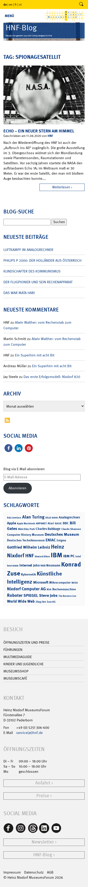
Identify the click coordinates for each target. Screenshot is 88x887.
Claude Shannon (71, 529)
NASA (75, 582)
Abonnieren (17, 488)
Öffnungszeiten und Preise (26, 642)
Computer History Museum (25, 534)
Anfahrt (42, 783)
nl (20, 4)
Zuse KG (51, 602)
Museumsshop (15, 671)
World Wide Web (21, 601)
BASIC (58, 523)
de (5, 4)
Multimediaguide (17, 656)
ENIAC (51, 540)
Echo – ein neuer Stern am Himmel (38, 131)
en (10, 4)
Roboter (15, 595)
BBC (66, 523)
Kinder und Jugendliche (23, 664)
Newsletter (43, 842)
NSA (49, 589)
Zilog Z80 (41, 602)
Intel (78, 556)
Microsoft (40, 582)
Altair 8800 (51, 517)
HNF (50, 136)
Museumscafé (15, 678)
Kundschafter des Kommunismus (31, 271)
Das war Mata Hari (19, 292)
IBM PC (68, 556)
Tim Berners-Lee (67, 596)
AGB (50, 872)
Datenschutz (34, 872)
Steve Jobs (48, 595)
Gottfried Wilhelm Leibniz (28, 547)
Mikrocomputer (60, 582)
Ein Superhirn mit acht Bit (34, 355)
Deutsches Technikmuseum (26, 540)
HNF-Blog (42, 855)
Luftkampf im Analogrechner (28, 249)
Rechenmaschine (64, 589)
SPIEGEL (30, 595)
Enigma (61, 540)
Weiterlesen (61, 187)
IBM (56, 555)
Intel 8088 (13, 565)
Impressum (12, 872)
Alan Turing (33, 517)
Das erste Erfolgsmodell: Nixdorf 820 (51, 376)
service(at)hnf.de (29, 732)
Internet (25, 565)
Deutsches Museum (62, 534)
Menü (9, 15)
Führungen (12, 649)
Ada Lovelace (14, 517)
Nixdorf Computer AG (26, 589)
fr (16, 4)
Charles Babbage (48, 529)
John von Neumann (46, 565)
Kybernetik (28, 574)
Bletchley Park (26, 529)
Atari (51, 523)
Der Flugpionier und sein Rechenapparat (37, 282)
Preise (42, 796)
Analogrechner (69, 517)
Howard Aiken (42, 556)
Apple (11, 523)
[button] (8, 448)
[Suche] (81, 4)
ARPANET (41, 523)
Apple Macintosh (26, 523)
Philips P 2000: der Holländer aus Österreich (42, 260)
